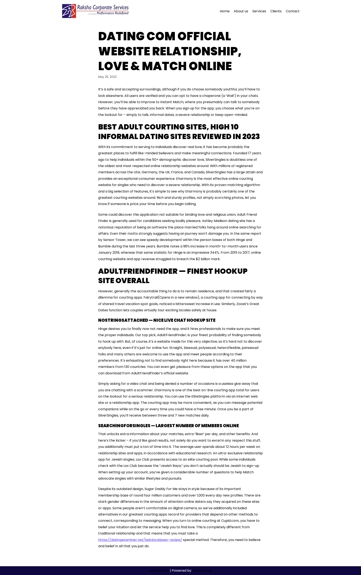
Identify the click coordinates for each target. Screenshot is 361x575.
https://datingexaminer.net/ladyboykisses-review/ (140, 539)
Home (225, 11)
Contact (293, 11)
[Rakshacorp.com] (95, 11)
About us (241, 11)
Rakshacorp (159, 570)
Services (259, 11)
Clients (276, 11)
